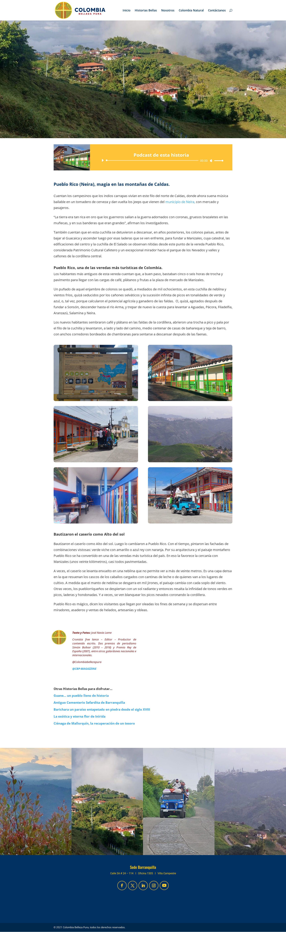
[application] (161, 160)
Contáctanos (217, 10)
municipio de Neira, (180, 202)
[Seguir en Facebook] (122, 885)
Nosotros (167, 10)
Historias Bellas (146, 10)
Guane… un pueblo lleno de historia (81, 695)
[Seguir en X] (132, 885)
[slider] (217, 160)
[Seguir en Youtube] (164, 885)
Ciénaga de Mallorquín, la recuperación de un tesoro (94, 723)
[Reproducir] (102, 160)
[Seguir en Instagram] (153, 885)
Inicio (126, 10)
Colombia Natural (191, 10)
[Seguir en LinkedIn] (143, 885)
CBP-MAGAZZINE (85, 669)
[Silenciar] (211, 160)
